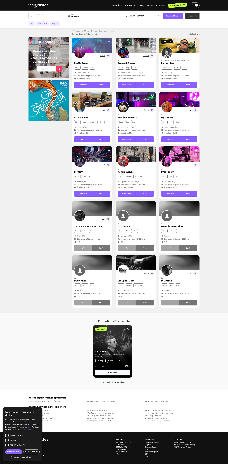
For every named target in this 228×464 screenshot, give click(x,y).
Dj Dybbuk (166, 280)
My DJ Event (168, 117)
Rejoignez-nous (177, 5)
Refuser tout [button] (31, 452)
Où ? (72, 14)
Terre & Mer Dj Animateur (88, 226)
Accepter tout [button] (13, 452)
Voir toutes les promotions (114, 382)
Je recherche (38, 14)
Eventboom (167, 171)
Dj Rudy (78, 171)
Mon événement (136, 15)
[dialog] (22, 434)
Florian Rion (168, 63)
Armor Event (81, 117)
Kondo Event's (126, 171)
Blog (142, 5)
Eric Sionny (124, 226)
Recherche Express (156, 5)
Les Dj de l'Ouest (127, 280)
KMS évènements (127, 117)
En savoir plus (27, 430)
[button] (22, 457)
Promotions (130, 5)
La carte (191, 16)
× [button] (39, 410)
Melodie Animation (172, 226)
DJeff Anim (80, 280)
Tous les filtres (172, 16)
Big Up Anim (81, 63)
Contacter (83, 85)
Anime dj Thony (126, 63)
